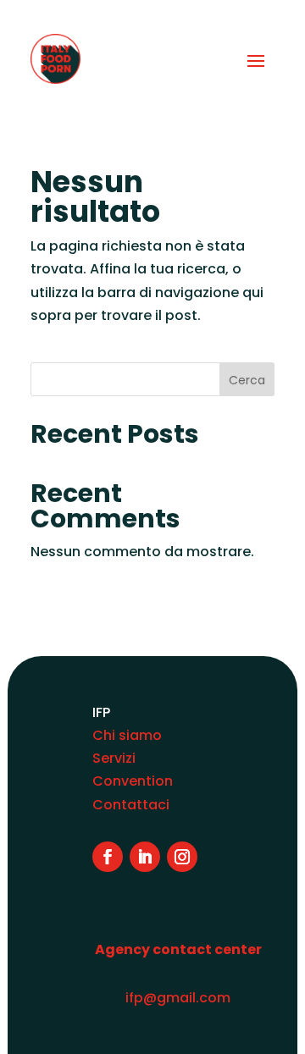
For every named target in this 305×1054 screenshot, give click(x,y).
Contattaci (130, 804)
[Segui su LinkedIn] (145, 857)
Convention (132, 781)
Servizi (114, 758)
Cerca (247, 380)
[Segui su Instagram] (182, 857)
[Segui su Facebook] (107, 857)
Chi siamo (127, 735)
